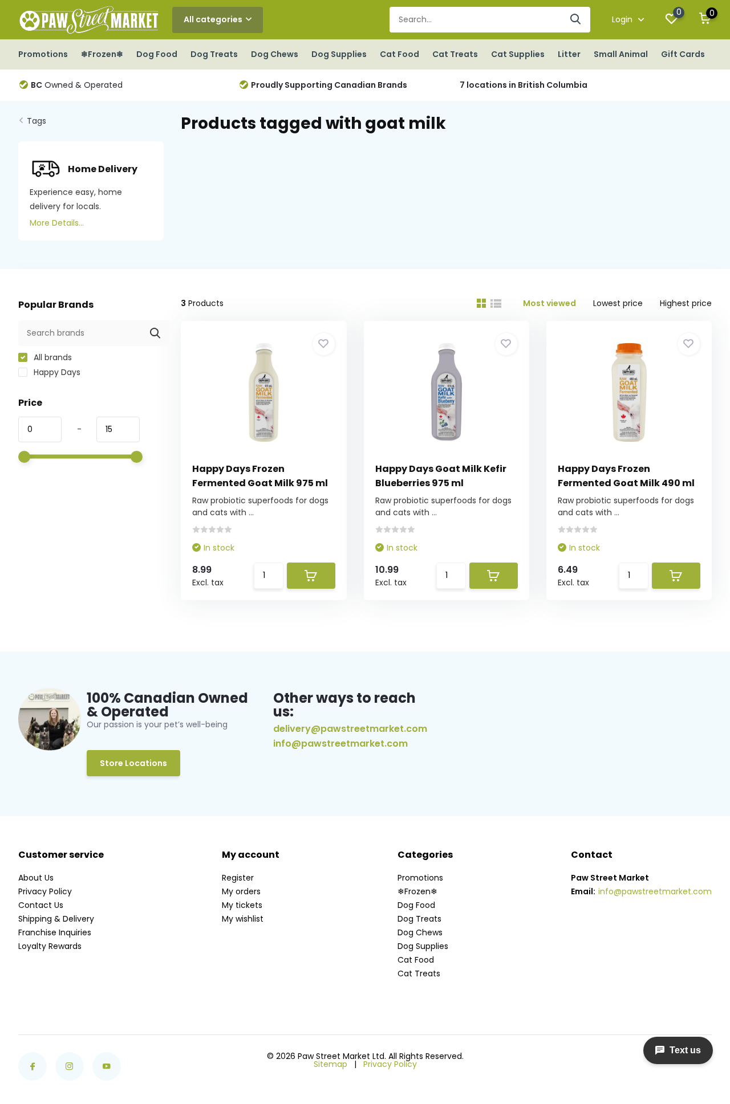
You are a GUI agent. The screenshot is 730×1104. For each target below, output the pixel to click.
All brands (51, 357)
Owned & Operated (77, 85)
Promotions (43, 54)
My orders (241, 891)
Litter (569, 54)
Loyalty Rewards (50, 946)
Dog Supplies (339, 54)
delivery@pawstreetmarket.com (350, 728)
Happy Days (55, 372)
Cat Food (399, 54)
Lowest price (618, 303)
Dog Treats (214, 54)
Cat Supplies (518, 54)
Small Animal (621, 54)
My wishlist (242, 918)
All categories (213, 19)
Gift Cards (683, 54)
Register (238, 877)
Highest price (686, 303)
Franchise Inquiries (54, 932)
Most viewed (549, 303)
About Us (36, 877)
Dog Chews (274, 54)
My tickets (242, 905)
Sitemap (330, 1064)
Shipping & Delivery (56, 918)
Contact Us (40, 905)
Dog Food (156, 54)
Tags (36, 121)
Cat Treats (455, 54)
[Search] (576, 19)
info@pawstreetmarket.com (340, 743)
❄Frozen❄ (102, 54)
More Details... (57, 223)
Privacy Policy (45, 891)
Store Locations (133, 763)
